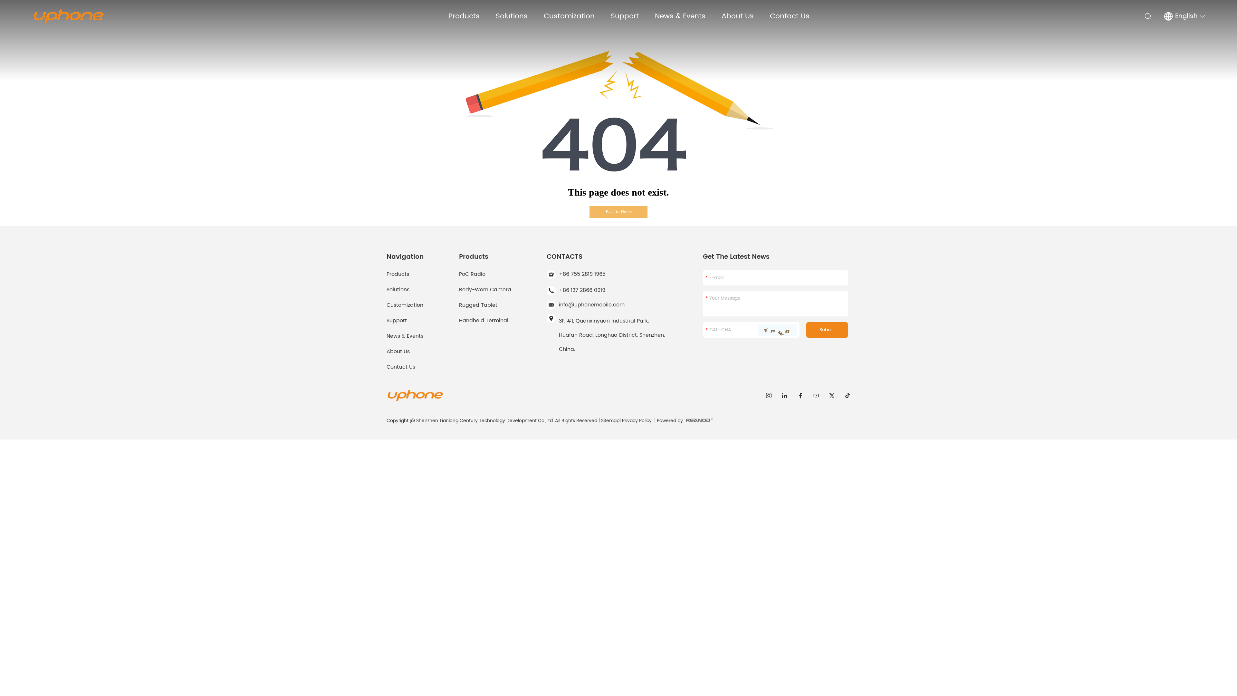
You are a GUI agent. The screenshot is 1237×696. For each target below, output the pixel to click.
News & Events (680, 16)
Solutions (512, 16)
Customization (569, 16)
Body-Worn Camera (485, 289)
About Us (738, 16)
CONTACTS (564, 257)
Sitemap (610, 420)
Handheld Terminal (483, 320)
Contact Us (790, 16)
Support (625, 16)
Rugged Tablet (478, 305)
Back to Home (619, 211)
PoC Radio (472, 274)
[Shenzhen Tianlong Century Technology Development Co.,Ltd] (68, 16)
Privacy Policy (637, 420)
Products (464, 16)
